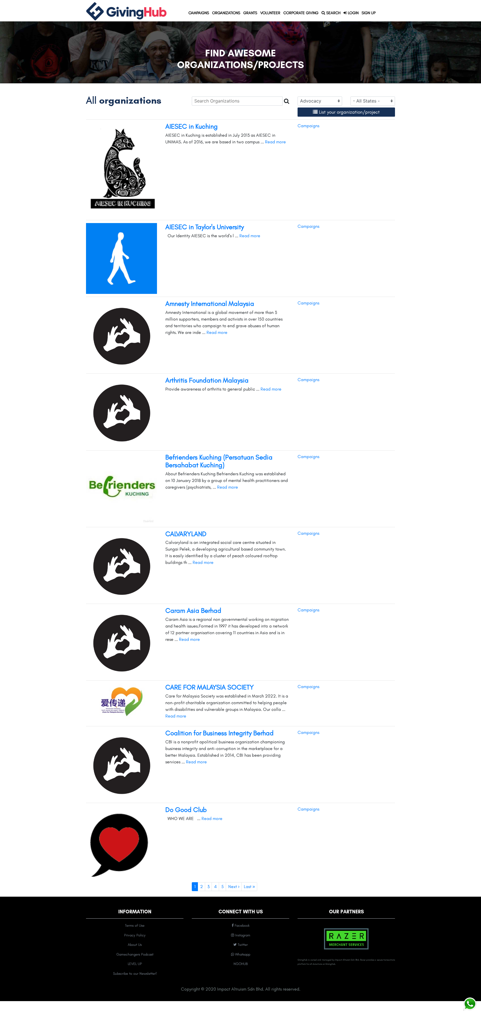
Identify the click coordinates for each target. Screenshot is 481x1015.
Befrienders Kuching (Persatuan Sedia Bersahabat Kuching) (219, 461)
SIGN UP (369, 13)
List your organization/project (349, 112)
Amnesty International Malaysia (209, 303)
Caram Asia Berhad (193, 610)
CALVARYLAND (186, 534)
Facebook (241, 925)
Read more (275, 141)
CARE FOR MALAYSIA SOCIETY (209, 687)
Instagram (242, 935)
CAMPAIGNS (199, 12)
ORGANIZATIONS (227, 12)
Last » (249, 886)
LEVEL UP (135, 964)
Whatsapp (242, 954)
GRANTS (251, 12)
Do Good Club (186, 810)
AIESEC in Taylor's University (204, 227)
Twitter (242, 944)
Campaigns (308, 125)
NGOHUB (241, 964)
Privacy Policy (135, 935)
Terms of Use (134, 925)
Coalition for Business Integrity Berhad (219, 733)
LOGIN (353, 13)
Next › (233, 886)
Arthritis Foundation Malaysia (207, 380)
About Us (135, 944)
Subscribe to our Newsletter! (135, 973)
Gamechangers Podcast (134, 954)
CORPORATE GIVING (300, 13)
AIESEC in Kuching (191, 126)
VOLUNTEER (270, 13)
